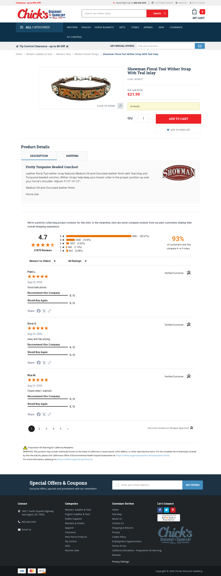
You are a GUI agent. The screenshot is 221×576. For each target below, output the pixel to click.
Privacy (116, 532)
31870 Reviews (46, 250)
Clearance (176, 27)
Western (72, 27)
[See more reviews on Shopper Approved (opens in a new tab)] (49, 311)
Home (19, 54)
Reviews (116, 554)
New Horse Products (76, 536)
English (86, 27)
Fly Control (74, 36)
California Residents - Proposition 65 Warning (136, 550)
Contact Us (118, 523)
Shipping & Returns (122, 527)
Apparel (148, 27)
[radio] (110, 236)
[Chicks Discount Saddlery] (43, 13)
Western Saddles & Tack (39, 54)
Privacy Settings (120, 561)
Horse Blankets (104, 27)
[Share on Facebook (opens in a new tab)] (39, 311)
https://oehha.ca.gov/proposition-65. (75, 459)
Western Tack (63, 54)
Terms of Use (119, 545)
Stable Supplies (73, 518)
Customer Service (163, 2)
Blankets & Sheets (74, 523)
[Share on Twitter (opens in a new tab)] (44, 310)
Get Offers (192, 484)
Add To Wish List (180, 129)
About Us (117, 518)
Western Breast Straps (87, 54)
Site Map (117, 514)
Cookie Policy (119, 536)
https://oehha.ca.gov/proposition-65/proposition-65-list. (143, 455)
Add (178, 119)
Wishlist (182, 2)
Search (161, 13)
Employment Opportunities (127, 541)
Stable (135, 27)
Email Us (26, 529)
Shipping (72, 156)
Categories (38, 27)
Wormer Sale (72, 550)
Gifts (122, 27)
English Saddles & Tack (77, 514)
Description (39, 156)
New (161, 27)
